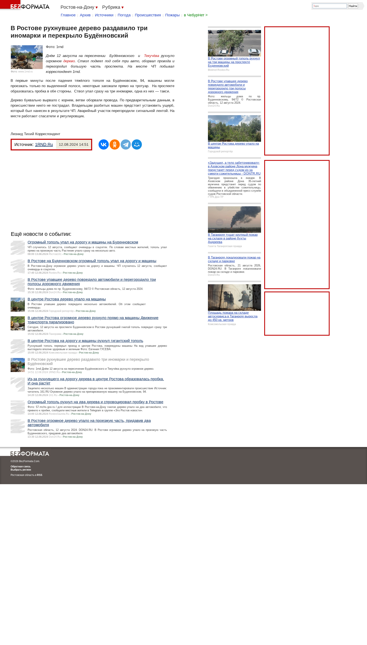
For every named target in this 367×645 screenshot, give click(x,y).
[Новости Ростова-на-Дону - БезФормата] (25, 5)
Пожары (172, 15)
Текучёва (151, 56)
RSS (39, 475)
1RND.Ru (44, 144)
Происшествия (148, 15)
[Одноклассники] (115, 144)
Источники (104, 15)
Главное (68, 15)
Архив (85, 15)
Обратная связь (21, 466)
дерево (69, 61)
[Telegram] (126, 144)
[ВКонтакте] (104, 144)
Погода (124, 15)
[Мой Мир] (137, 144)
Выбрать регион (21, 469)
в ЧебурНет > (196, 15)
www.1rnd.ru (25, 71)
